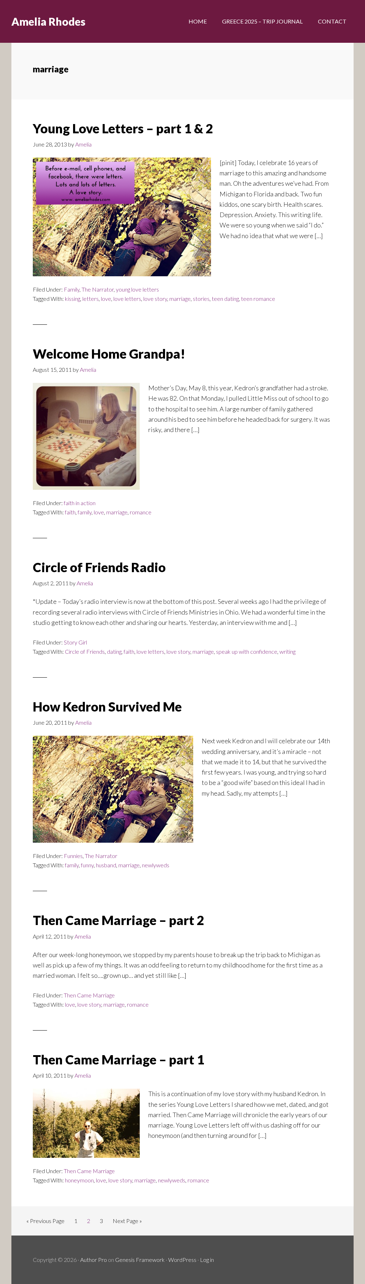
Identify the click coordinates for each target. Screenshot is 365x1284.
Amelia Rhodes (48, 21)
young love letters (137, 289)
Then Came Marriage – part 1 (118, 1059)
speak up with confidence (246, 651)
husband (106, 865)
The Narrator (98, 289)
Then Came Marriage (89, 995)
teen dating (225, 298)
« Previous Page (45, 1222)
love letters (127, 298)
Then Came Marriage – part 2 (118, 920)
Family (71, 289)
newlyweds (155, 865)
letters (90, 298)
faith (70, 512)
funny (87, 865)
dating (114, 651)
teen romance (258, 298)
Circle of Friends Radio (99, 567)
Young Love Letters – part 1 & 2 (123, 128)
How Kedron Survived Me (107, 706)
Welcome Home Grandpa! (109, 353)
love (106, 298)
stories (201, 298)
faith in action (80, 502)
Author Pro (93, 1259)
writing (287, 651)
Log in (207, 1259)
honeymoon (79, 1180)
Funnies (73, 855)
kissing (72, 298)
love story (155, 298)
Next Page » (127, 1222)
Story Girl (75, 642)
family (85, 512)
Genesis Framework (140, 1259)
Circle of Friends (85, 651)
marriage (180, 298)
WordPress (182, 1259)
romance (140, 512)
